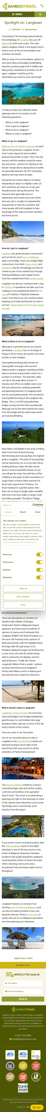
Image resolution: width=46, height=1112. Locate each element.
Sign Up (23, 999)
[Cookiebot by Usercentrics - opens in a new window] (32, 505)
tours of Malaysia (30, 257)
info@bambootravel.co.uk (24, 1039)
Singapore (7, 267)
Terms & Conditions (17, 1102)
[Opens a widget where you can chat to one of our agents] (37, 1108)
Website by (23, 1107)
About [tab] (37, 512)
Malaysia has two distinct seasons (18, 146)
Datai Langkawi (13, 846)
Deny (23, 605)
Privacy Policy (31, 1102)
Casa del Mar (23, 741)
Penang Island (36, 278)
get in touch (32, 914)
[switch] (39, 562)
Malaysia (6, 43)
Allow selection (23, 597)
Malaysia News (31, 30)
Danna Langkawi (14, 785)
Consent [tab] (8, 512)
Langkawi (24, 40)
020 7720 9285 (24, 1035)
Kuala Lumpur (31, 264)
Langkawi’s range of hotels (15, 713)
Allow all (23, 589)
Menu (19, 14)
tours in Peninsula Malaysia (23, 907)
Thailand (8, 287)
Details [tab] (23, 512)
